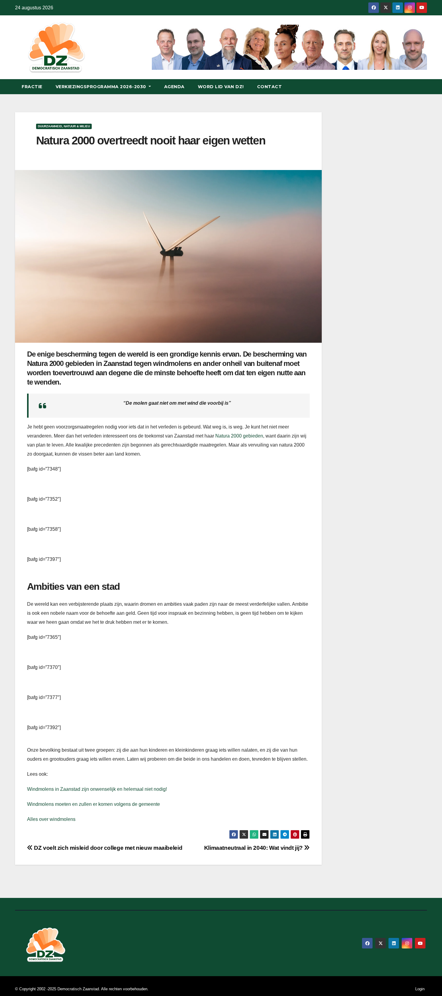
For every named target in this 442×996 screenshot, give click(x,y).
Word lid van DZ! (221, 86)
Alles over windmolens (51, 819)
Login (420, 989)
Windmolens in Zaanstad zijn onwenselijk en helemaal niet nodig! (97, 789)
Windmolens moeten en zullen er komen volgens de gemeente (93, 804)
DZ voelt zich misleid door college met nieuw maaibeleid (107, 848)
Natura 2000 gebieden (239, 435)
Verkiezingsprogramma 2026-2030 (102, 86)
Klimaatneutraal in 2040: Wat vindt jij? (254, 848)
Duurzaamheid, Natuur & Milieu (64, 126)
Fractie (32, 86)
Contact (269, 86)
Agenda (174, 86)
